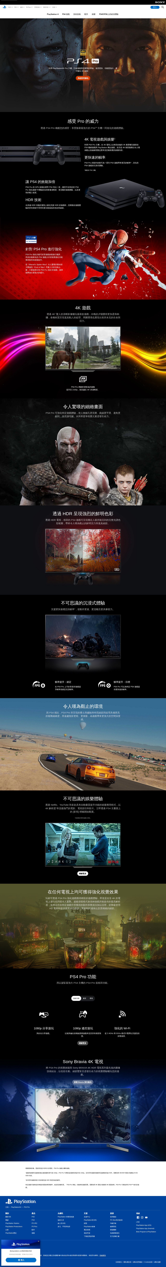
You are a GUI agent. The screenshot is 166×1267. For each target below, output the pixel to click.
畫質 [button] (84, 998)
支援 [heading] (86, 1213)
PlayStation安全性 (90, 1220)
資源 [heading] (112, 1213)
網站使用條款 (138, 1262)
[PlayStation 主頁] (4, 7)
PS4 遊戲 (66, 14)
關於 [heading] (7, 1213)
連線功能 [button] (76, 998)
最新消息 (45, 7)
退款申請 (87, 1233)
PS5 (15, 7)
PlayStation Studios (12, 1223)
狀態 (85, 1223)
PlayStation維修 (89, 1226)
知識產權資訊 (114, 1233)
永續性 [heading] (60, 1213)
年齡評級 (113, 1223)
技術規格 (77, 14)
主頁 (7, 1207)
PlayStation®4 (16, 1207)
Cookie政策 (148, 1262)
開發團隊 (113, 1230)
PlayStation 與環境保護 (66, 1217)
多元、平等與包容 (64, 1226)
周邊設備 (36, 7)
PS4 (33, 1220)
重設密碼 (87, 1230)
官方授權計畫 (114, 1236)
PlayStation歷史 (11, 1233)
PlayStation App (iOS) (143, 1225)
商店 (9, 7)
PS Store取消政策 (116, 1220)
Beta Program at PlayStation (146, 1232)
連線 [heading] (138, 1213)
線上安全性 (61, 1223)
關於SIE (8, 1217)
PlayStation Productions (13, 1226)
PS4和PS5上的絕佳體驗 (108, 14)
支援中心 (87, 1217)
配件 (86, 14)
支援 (53, 7)
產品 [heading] (33, 1213)
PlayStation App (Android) (145, 1228)
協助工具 (61, 1220)
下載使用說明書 (89, 1236)
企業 (7, 1230)
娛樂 (93, 14)
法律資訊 (119, 1262)
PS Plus (28, 7)
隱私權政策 (127, 1262)
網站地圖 (157, 1262)
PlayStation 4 (52, 14)
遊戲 (21, 7)
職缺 (7, 1220)
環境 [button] (91, 998)
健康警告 (113, 1226)
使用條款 (113, 1217)
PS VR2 (34, 1223)
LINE (138, 1222)
